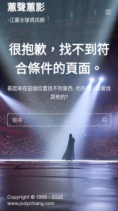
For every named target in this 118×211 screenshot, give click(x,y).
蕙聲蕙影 (26, 7)
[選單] (108, 12)
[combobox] (53, 120)
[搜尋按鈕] (105, 120)
